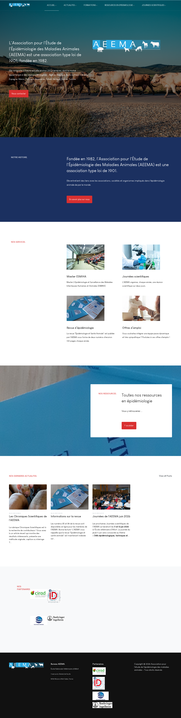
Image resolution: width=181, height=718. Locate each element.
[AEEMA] (19, 5)
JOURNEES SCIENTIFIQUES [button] (153, 5)
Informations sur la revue (66, 516)
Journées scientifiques (135, 276)
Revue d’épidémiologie (80, 327)
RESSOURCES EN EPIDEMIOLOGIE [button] (119, 5)
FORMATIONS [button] (90, 5)
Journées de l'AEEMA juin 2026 (111, 516)
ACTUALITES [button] (69, 5)
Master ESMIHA (76, 276)
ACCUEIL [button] (51, 5)
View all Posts (165, 476)
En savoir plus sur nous (79, 199)
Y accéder (129, 425)
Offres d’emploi (131, 327)
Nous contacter (19, 93)
